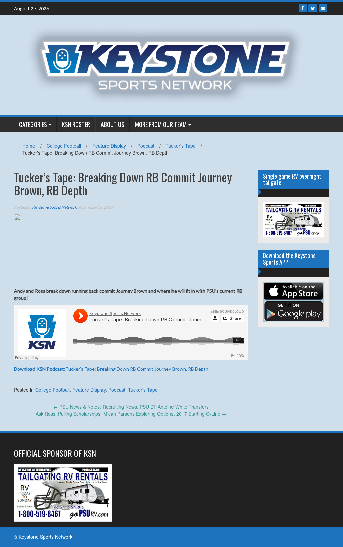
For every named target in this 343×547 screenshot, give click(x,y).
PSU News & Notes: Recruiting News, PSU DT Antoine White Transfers (131, 406)
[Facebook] (303, 8)
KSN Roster (76, 124)
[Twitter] (312, 8)
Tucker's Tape (181, 145)
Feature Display (109, 145)
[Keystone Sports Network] (169, 64)
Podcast (145, 145)
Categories (33, 124)
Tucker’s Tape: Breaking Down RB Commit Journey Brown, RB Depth (111, 369)
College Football (64, 145)
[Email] (323, 8)
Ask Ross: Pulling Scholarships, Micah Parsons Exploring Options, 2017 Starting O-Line (131, 413)
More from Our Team (161, 124)
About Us (112, 124)
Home (28, 145)
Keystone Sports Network (54, 207)
